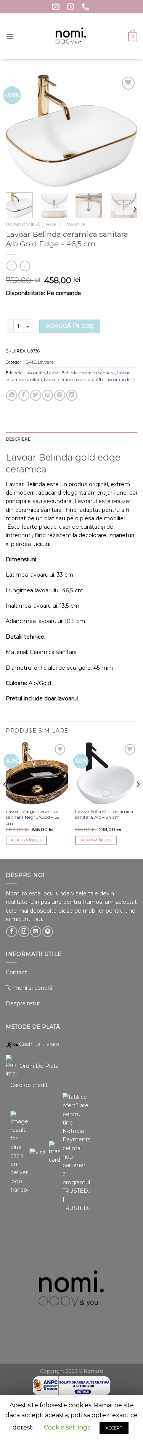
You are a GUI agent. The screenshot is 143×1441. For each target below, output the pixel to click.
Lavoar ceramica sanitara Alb (73, 379)
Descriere (18, 439)
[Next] (125, 131)
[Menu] (10, 36)
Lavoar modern (119, 379)
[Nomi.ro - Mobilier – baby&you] (70, 36)
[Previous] (18, 131)
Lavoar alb (34, 372)
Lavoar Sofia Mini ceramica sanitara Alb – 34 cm (104, 814)
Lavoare (74, 224)
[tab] (71, 439)
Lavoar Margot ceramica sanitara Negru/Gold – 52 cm (32, 817)
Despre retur (23, 1003)
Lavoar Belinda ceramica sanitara (81, 372)
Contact (16, 972)
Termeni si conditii (29, 988)
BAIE (51, 224)
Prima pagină (23, 224)
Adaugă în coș (69, 326)
